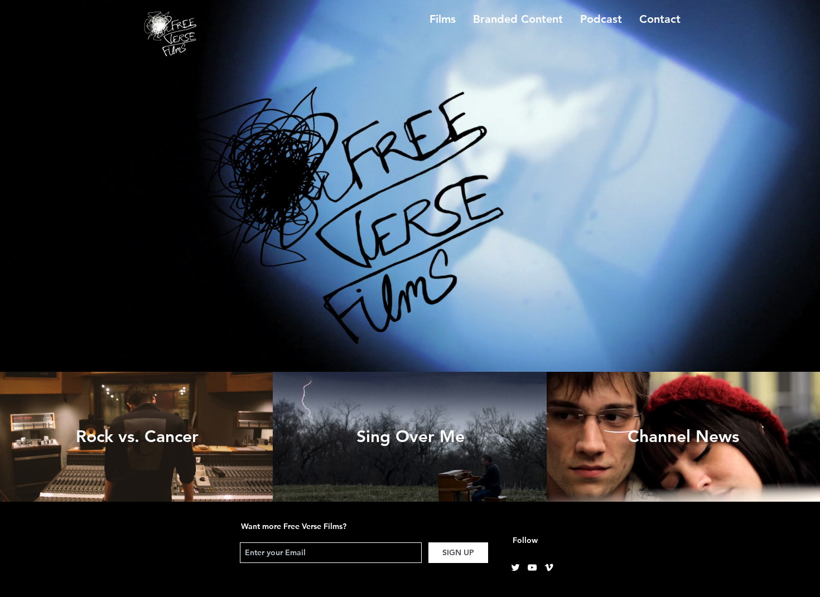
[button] (660, 19)
